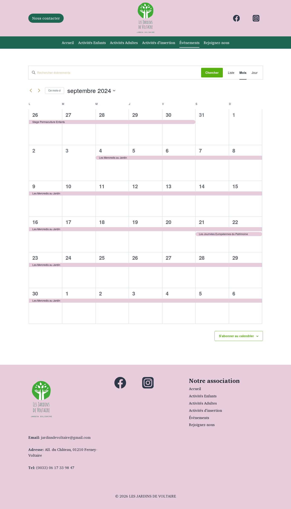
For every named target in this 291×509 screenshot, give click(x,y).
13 (168, 186)
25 (102, 257)
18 (102, 221)
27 (68, 114)
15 (235, 186)
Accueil (68, 43)
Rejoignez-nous (216, 43)
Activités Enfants (92, 43)
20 (168, 221)
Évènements (189, 43)
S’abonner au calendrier (236, 336)
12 (135, 186)
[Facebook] (236, 18)
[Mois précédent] (30, 90)
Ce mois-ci (54, 90)
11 (102, 186)
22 (235, 221)
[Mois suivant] (39, 90)
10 (68, 186)
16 (35, 221)
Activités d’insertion (158, 43)
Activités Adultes (124, 43)
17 (68, 221)
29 (135, 114)
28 (102, 114)
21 (202, 221)
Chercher (212, 72)
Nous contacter (46, 18)
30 (168, 114)
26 (35, 114)
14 (202, 186)
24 (68, 257)
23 (35, 257)
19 (135, 221)
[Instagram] (256, 18)
